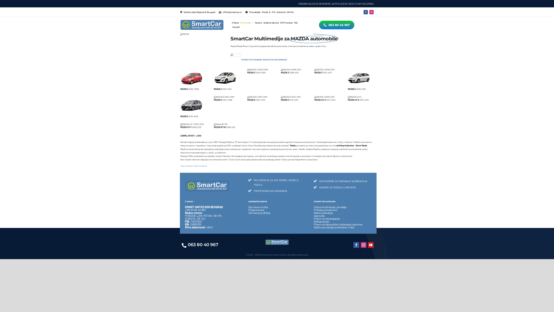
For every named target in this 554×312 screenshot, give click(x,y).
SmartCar (265, 254)
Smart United (279, 254)
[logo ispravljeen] (202, 20)
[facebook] (366, 12)
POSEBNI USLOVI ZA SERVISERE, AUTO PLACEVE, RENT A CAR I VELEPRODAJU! (325, 3)
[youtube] (371, 245)
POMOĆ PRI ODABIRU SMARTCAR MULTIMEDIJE (264, 60)
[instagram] (371, 12)
